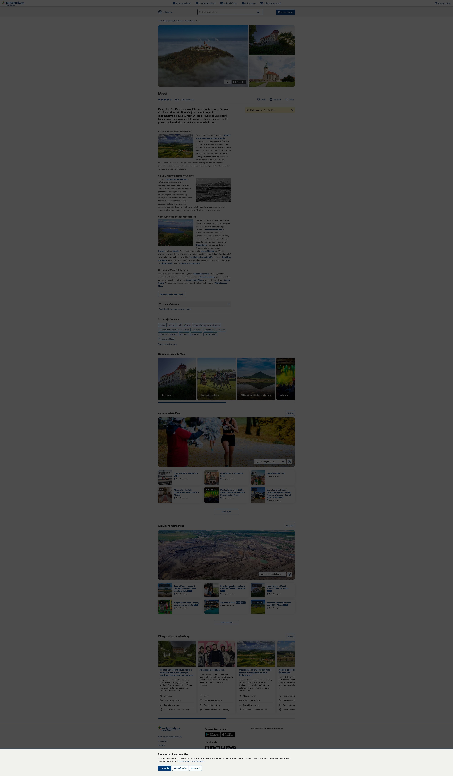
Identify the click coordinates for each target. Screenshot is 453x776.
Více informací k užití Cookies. (190, 761)
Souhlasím (164, 768)
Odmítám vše (180, 768)
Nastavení (195, 768)
